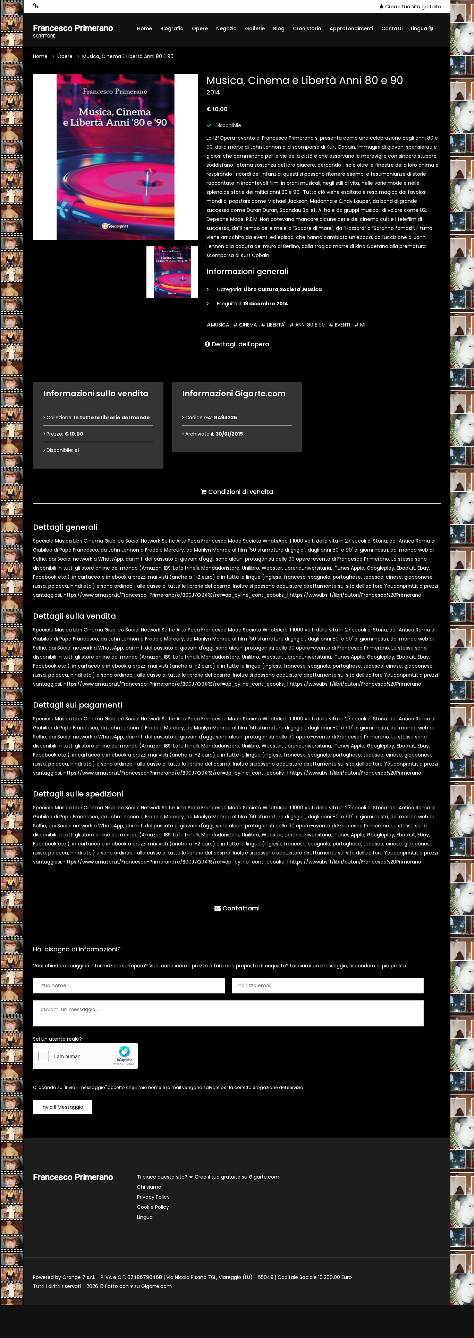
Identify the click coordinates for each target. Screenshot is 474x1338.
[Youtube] (67, 6)
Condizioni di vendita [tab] (239, 491)
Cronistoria (307, 28)
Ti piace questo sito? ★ (208, 1176)
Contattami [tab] (240, 908)
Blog (279, 28)
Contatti (392, 28)
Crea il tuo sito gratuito (412, 6)
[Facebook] (57, 6)
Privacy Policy (153, 1197)
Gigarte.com (156, 1286)
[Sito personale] (35, 6)
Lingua (420, 28)
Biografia (172, 28)
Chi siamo (149, 1186)
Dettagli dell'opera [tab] (239, 344)
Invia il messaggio (62, 1107)
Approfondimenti (351, 28)
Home (144, 28)
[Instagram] (46, 6)
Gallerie (255, 28)
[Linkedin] (88, 6)
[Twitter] (78, 6)
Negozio (226, 28)
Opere (200, 28)
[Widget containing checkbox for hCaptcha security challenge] (85, 1056)
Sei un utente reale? (57, 1038)
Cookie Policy (153, 1207)
